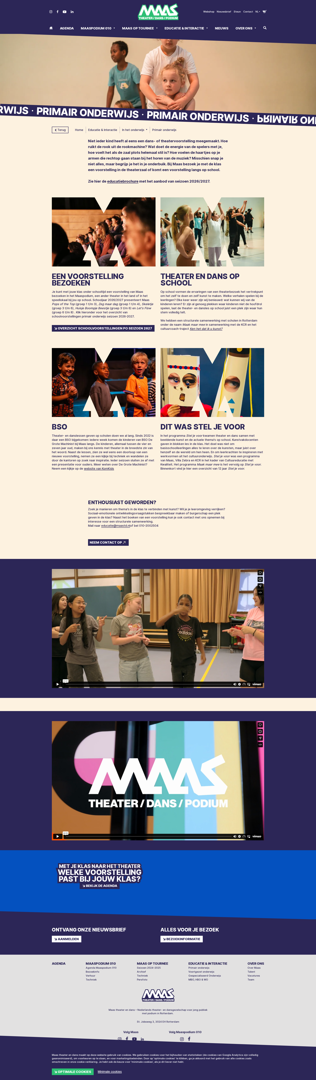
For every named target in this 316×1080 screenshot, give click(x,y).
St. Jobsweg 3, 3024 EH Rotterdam (158, 1021)
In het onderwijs (133, 130)
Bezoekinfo (92, 971)
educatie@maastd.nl (115, 525)
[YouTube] (64, 11)
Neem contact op (106, 542)
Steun (237, 11)
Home (79, 130)
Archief (141, 971)
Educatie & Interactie (185, 28)
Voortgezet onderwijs (201, 971)
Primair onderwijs (198, 967)
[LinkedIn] (72, 11)
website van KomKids (99, 468)
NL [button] (257, 11)
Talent (251, 971)
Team (251, 979)
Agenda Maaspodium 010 (101, 967)
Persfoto (142, 979)
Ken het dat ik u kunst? (206, 328)
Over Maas (254, 967)
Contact (248, 11)
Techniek (91, 979)
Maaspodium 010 (96, 28)
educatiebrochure (122, 181)
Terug (61, 130)
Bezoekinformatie (183, 939)
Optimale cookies (74, 1072)
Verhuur (90, 975)
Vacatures (254, 975)
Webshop (208, 11)
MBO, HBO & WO (198, 979)
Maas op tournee (138, 28)
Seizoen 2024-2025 (149, 967)
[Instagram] (50, 11)
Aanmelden (68, 939)
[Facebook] (57, 11)
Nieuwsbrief (224, 11)
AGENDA (67, 28)
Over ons (244, 28)
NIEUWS (221, 28)
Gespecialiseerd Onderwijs (204, 975)
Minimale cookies (110, 1071)
